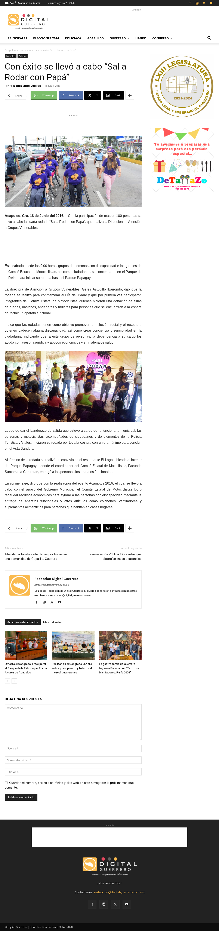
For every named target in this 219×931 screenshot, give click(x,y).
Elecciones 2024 (46, 38)
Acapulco (95, 38)
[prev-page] (7, 681)
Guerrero (118, 38)
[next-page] (14, 681)
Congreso (160, 38)
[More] (129, 95)
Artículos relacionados (22, 622)
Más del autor (52, 622)
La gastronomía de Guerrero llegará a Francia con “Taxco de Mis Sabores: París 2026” (119, 668)
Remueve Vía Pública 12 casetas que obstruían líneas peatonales (116, 556)
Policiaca (73, 38)
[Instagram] (197, 3)
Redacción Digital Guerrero (25, 85)
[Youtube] (211, 3)
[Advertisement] (136, 21)
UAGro (140, 38)
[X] (204, 3)
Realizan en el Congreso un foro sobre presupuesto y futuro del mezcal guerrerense (72, 668)
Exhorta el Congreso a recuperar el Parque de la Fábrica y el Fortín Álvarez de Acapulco (26, 668)
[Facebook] (190, 3)
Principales (17, 38)
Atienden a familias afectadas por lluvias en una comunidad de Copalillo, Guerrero (36, 556)
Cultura (22, 56)
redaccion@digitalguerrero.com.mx (119, 892)
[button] (209, 39)
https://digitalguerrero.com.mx (51, 584)
